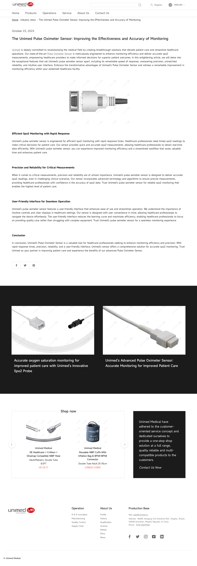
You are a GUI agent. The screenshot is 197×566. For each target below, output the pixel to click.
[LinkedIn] (162, 536)
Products (30, 13)
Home (15, 13)
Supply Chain (78, 526)
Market (103, 529)
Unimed (16, 49)
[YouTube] (154, 536)
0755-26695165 (143, 525)
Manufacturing (78, 518)
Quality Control (79, 522)
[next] (124, 444)
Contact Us (102, 13)
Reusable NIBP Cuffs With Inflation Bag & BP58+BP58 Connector (92, 456)
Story (102, 533)
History (103, 518)
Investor (104, 526)
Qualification (105, 522)
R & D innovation (79, 514)
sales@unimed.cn (140, 514)
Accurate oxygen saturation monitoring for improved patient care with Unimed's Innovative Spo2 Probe (51, 365)
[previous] (11, 444)
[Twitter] (137, 536)
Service (66, 13)
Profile (103, 514)
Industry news (28, 19)
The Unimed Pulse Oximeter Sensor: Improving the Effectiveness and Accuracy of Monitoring (90, 19)
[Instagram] (146, 536)
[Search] (139, 5)
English (178, 5)
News (102, 537)
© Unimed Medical (11, 558)
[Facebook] (129, 536)
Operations (49, 13)
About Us (83, 13)
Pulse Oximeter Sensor (59, 53)
